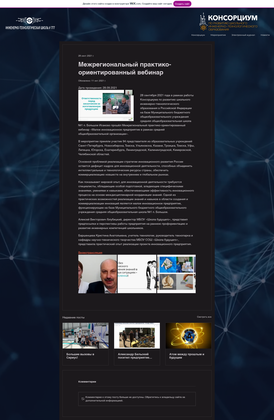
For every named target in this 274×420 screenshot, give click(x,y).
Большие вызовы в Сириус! (80, 356)
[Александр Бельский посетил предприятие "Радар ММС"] (137, 336)
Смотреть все (204, 317)
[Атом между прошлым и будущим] (188, 336)
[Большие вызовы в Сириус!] (85, 336)
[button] (198, 35)
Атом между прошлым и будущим (186, 356)
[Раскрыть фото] (97, 274)
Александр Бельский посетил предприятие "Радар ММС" (133, 356)
